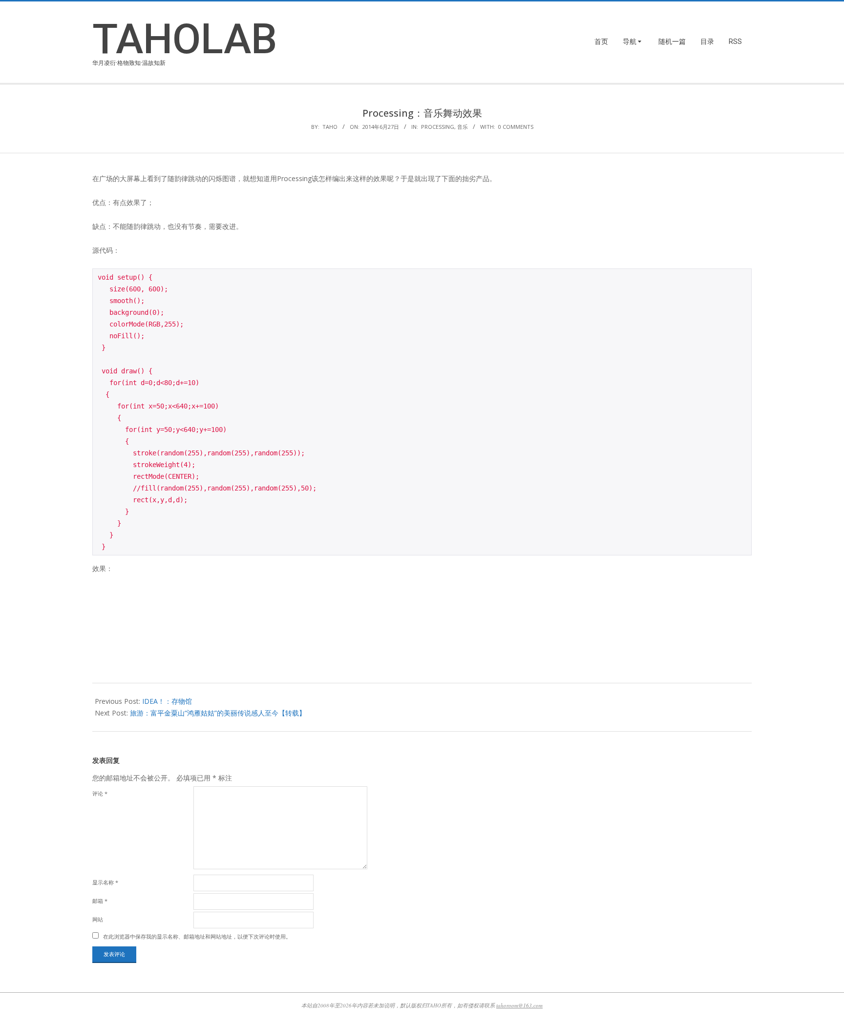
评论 (99, 793)
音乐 (462, 126)
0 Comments (515, 126)
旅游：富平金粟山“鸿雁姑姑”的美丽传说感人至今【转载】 (218, 712)
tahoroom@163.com (519, 1005)
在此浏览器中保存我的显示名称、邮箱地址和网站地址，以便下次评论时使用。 (197, 936)
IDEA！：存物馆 (167, 701)
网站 (97, 919)
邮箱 (99, 900)
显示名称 (105, 882)
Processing (437, 126)
